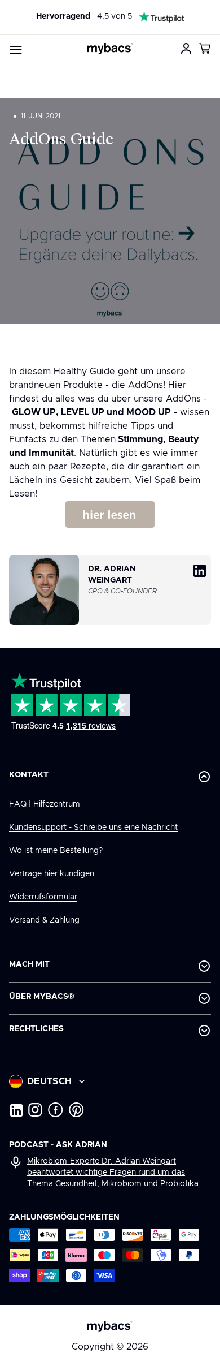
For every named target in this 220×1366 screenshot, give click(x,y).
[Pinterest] (76, 1109)
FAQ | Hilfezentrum (44, 804)
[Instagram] (35, 1110)
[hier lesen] (110, 525)
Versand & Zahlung (44, 920)
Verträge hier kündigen (51, 874)
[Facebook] (55, 1109)
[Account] (186, 48)
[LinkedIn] (16, 1110)
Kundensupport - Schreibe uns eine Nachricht (93, 827)
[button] (205, 48)
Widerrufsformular (43, 897)
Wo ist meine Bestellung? (56, 851)
